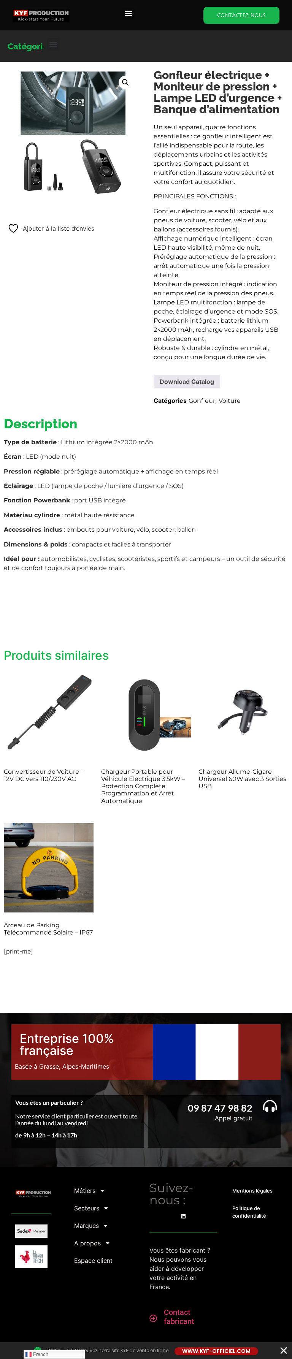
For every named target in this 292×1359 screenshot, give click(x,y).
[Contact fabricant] (153, 1318)
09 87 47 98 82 (220, 1107)
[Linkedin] (183, 1216)
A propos (87, 1243)
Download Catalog (187, 381)
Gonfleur (202, 400)
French (40, 1354)
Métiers (84, 1190)
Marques (86, 1225)
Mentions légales (252, 1191)
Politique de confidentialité (249, 1212)
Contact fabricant (179, 1317)
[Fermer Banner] (283, 1350)
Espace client (93, 1260)
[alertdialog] (146, 1350)
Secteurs (86, 1208)
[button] (128, 13)
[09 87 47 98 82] (270, 1106)
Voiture (230, 400)
